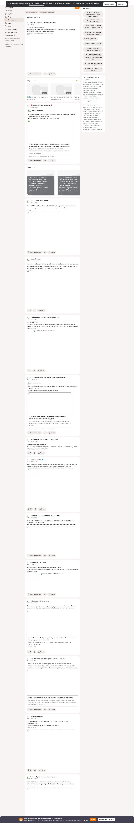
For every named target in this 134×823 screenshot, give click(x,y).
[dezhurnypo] (28, 106)
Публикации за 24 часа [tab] (47, 12)
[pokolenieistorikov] (28, 201)
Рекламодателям (10, 38)
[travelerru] (28, 777)
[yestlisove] (28, 659)
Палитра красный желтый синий (93, 44)
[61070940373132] (28, 378)
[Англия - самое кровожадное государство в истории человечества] (52, 688)
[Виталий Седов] (28, 260)
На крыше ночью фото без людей (93, 69)
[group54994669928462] (28, 516)
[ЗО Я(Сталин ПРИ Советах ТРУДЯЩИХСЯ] (28, 440)
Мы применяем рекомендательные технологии (14, 44)
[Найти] (77, 7)
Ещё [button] (12, 40)
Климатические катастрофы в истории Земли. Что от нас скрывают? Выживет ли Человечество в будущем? (61, 97)
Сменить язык (9, 35)
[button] (34, 73)
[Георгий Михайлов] (28, 717)
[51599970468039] (28, 563)
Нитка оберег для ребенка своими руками (93, 64)
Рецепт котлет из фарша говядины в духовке (93, 33)
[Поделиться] (45, 73)
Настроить (121, 4)
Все (77, 81)
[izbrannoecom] (28, 602)
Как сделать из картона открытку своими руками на (93, 27)
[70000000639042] (28, 23)
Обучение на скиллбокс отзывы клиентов (93, 20)
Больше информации (36, 5)
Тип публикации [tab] (30, 12)
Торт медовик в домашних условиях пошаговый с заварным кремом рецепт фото (93, 56)
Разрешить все (109, 4)
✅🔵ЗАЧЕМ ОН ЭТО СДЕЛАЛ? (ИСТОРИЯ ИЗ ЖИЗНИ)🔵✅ (37, 97)
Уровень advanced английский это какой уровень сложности (93, 14)
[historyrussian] (28, 460)
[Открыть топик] (52, 30)
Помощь (17, 38)
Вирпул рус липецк (90, 39)
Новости (7, 40)
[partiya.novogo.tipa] (28, 318)
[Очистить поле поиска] (73, 8)
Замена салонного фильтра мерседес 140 (93, 49)
